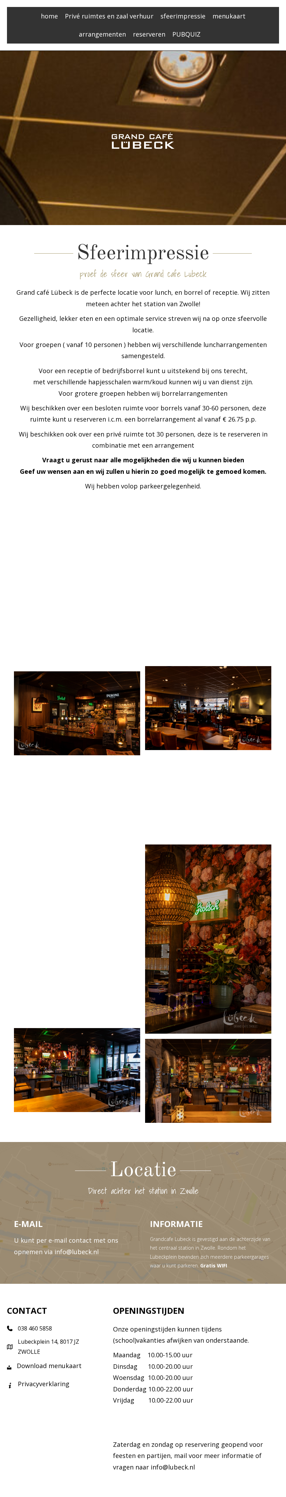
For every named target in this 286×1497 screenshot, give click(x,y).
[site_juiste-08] (208, 797)
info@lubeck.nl (76, 1252)
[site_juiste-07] (77, 713)
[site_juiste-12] (77, 892)
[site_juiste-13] (77, 981)
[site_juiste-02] (208, 544)
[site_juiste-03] (208, 622)
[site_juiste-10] (208, 939)
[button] (207, 34)
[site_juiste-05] (208, 708)
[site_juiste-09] (77, 802)
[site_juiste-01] (77, 551)
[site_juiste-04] (77, 632)
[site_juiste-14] (77, 1070)
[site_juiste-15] (208, 1081)
